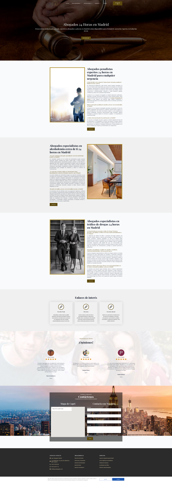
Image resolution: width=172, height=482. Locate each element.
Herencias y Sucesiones (80, 460)
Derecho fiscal (78, 465)
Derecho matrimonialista (105, 467)
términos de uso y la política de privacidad (108, 435)
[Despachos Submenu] (100, 3)
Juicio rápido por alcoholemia (106, 460)
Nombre (89, 407)
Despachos (97, 3)
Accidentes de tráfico (104, 465)
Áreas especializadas (76, 3)
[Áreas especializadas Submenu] (81, 3)
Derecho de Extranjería (80, 462)
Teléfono (89, 419)
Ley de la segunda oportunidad (107, 458)
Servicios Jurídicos (87, 3)
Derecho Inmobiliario (79, 467)
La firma (67, 3)
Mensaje (89, 425)
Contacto (105, 3)
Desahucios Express (104, 462)
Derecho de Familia (79, 458)
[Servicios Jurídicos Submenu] (92, 3)
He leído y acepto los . (103, 435)
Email (88, 413)
